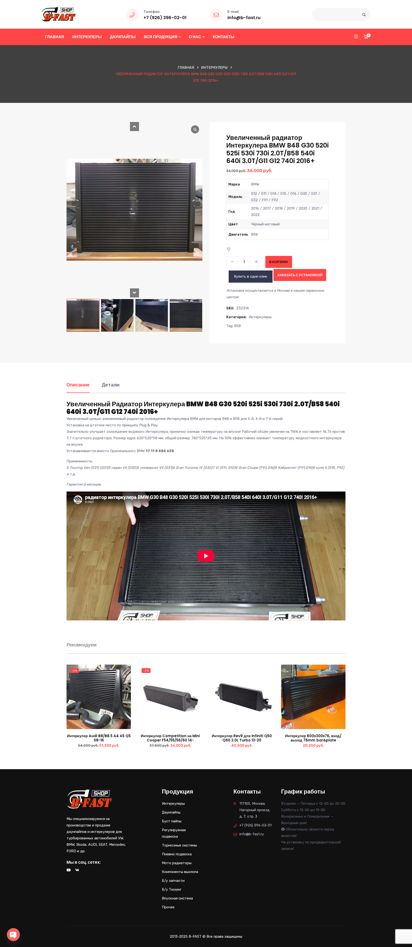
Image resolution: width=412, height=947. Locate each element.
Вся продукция (160, 37)
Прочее (168, 907)
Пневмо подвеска (177, 854)
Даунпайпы (123, 37)
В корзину (278, 261)
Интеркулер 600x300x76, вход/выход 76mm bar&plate (313, 738)
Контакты (223, 37)
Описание (78, 385)
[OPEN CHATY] (13, 934)
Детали (110, 385)
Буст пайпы (171, 821)
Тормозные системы (179, 845)
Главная (54, 37)
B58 (237, 326)
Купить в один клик (250, 276)
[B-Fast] (58, 14)
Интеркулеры (87, 37)
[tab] (78, 387)
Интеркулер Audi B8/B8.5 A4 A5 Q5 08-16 (99, 738)
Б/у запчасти (173, 880)
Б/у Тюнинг (171, 889)
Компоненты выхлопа (180, 872)
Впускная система (177, 898)
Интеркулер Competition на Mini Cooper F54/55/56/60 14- (170, 738)
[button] (134, 126)
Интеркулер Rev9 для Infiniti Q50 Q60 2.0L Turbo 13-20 (242, 738)
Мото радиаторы (176, 863)
